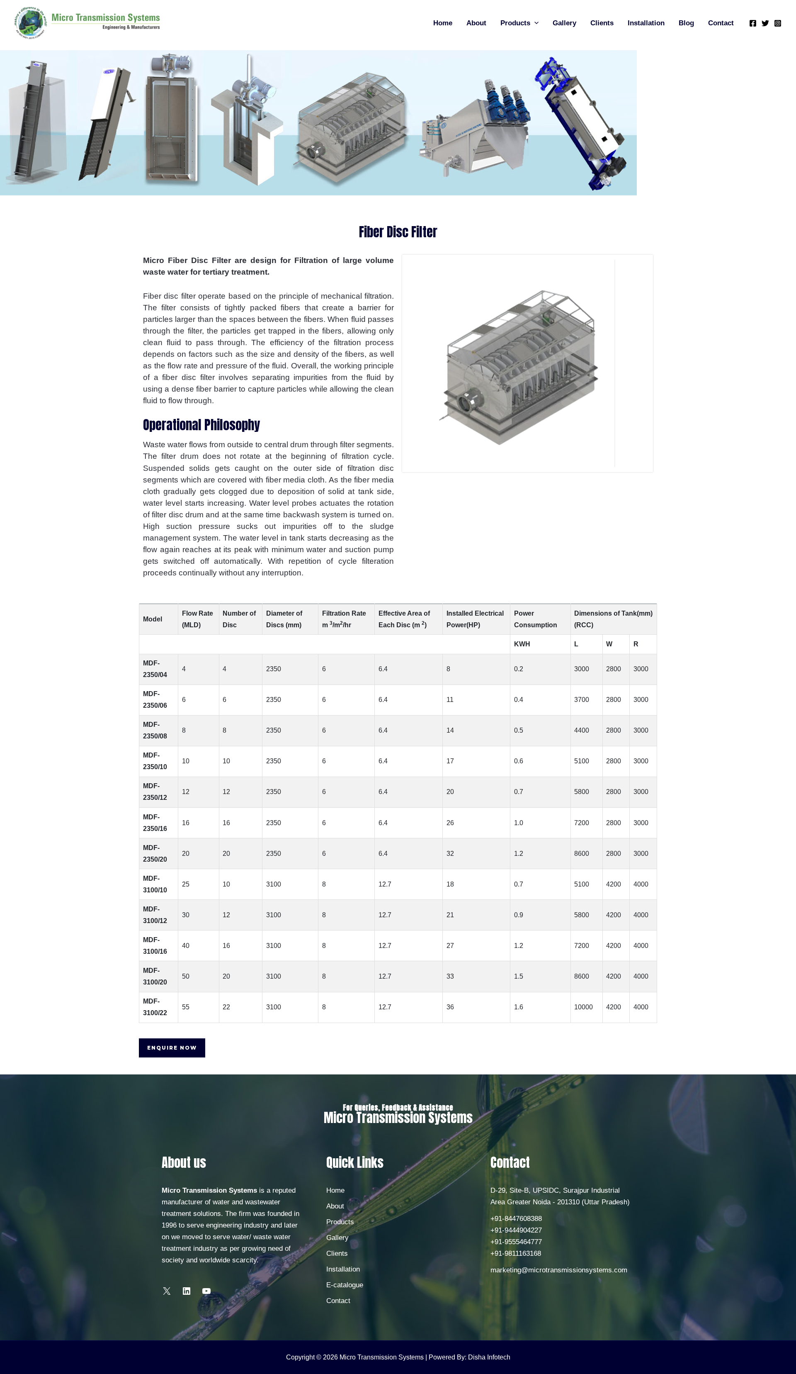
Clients (602, 23)
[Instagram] (777, 23)
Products (515, 23)
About (476, 23)
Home (442, 23)
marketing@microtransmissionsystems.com (558, 1270)
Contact (721, 23)
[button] (534, 23)
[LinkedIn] (187, 1294)
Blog (686, 23)
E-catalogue (344, 1285)
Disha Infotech (489, 1357)
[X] (167, 1294)
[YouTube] (206, 1294)
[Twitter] (765, 23)
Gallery (564, 23)
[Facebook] (753, 23)
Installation (646, 23)
